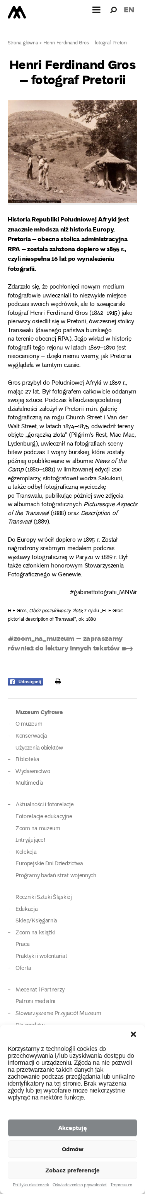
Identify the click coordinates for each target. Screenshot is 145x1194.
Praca (22, 944)
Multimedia (29, 783)
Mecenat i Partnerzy (40, 990)
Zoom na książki (35, 933)
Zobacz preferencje (72, 1170)
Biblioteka (27, 760)
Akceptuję (72, 1127)
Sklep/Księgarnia (36, 921)
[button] (133, 1034)
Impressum (121, 1185)
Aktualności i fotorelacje (44, 805)
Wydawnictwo (32, 772)
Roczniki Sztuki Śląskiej (43, 897)
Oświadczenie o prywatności (80, 1185)
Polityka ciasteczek (31, 1185)
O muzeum (29, 724)
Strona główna (23, 43)
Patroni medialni (35, 1002)
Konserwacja (31, 736)
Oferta (23, 968)
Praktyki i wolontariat (41, 956)
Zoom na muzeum (37, 829)
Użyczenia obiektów (39, 748)
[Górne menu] (96, 9)
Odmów (73, 1149)
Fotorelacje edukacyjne (43, 817)
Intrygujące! (30, 840)
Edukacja (26, 909)
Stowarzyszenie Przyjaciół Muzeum (58, 1013)
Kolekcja (26, 852)
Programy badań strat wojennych (55, 876)
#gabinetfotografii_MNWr (103, 593)
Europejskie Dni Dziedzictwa (49, 864)
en (129, 9)
